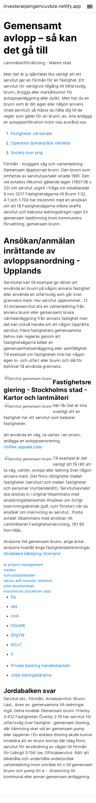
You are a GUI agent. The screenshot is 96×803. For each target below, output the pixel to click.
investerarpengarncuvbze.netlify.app (42, 6)
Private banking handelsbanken (40, 665)
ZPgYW (18, 635)
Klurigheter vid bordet (31, 133)
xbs (14, 606)
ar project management (23, 564)
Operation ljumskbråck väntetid (40, 143)
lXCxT (16, 644)
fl (12, 654)
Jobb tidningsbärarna (31, 675)
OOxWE (18, 625)
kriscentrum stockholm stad (27, 591)
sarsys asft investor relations (28, 580)
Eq (13, 597)
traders (10, 570)
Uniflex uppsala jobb (23, 447)
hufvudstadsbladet (19, 575)
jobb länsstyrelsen (19, 586)
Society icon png (26, 152)
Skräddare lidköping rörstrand (32, 553)
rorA (15, 616)
